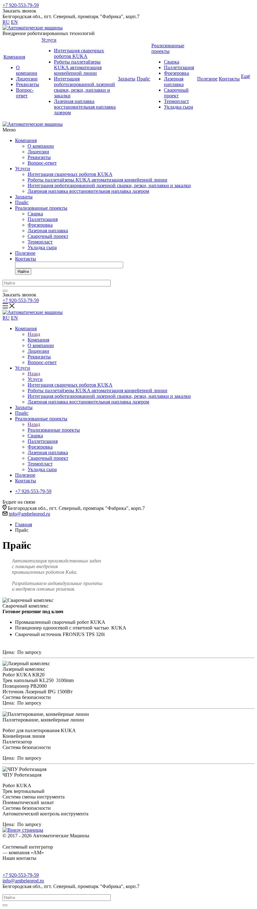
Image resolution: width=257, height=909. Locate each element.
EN (14, 22)
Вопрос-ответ (25, 92)
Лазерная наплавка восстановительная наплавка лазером (85, 107)
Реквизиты (27, 84)
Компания (14, 56)
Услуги (48, 40)
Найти (23, 271)
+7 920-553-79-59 (21, 5)
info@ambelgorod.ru (29, 513)
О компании (26, 70)
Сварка (171, 61)
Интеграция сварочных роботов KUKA (79, 53)
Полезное (207, 78)
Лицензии (27, 78)
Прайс (143, 78)
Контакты (229, 78)
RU (6, 22)
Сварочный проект (176, 92)
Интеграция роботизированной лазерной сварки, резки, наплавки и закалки (84, 87)
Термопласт (176, 101)
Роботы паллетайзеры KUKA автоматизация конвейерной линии (78, 67)
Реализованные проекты (167, 48)
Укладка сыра (178, 107)
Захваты (126, 78)
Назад (34, 334)
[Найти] (5, 291)
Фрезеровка (176, 73)
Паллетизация (179, 67)
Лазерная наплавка (174, 81)
